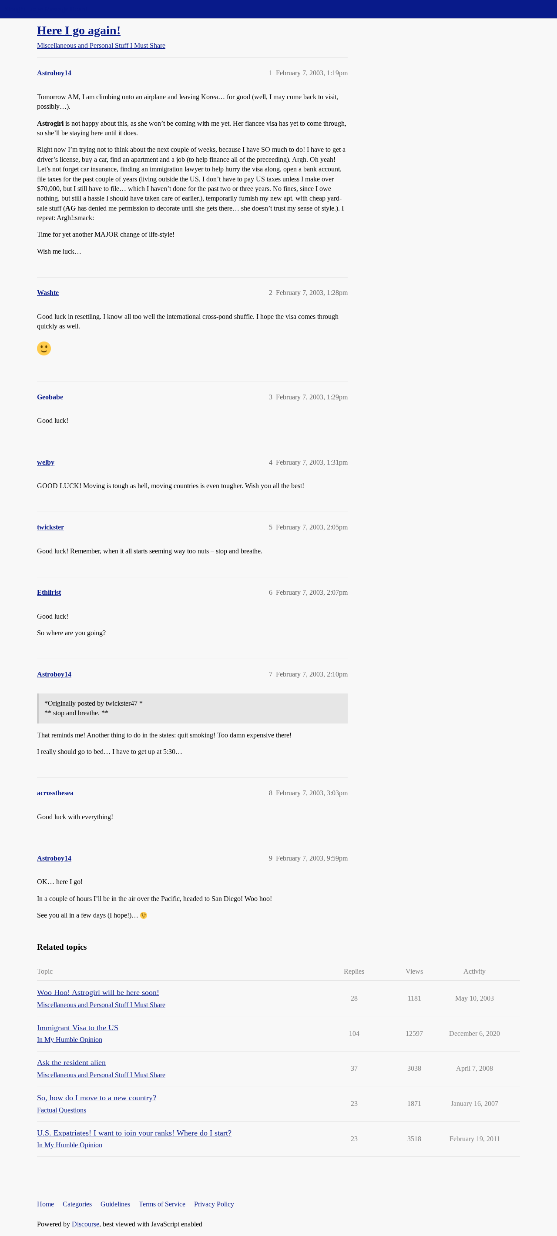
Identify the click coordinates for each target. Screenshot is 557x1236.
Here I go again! (79, 30)
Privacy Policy (214, 1204)
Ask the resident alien (71, 1062)
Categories (77, 1204)
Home (45, 1204)
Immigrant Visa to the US (77, 1027)
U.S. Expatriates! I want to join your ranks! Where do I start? (134, 1133)
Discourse (85, 1224)
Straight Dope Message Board (45, 9)
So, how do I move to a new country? (96, 1097)
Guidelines (115, 1204)
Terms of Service (162, 1204)
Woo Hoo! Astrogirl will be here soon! (98, 992)
